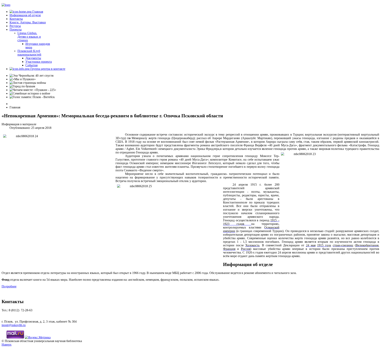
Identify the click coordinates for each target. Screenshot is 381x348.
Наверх (7, 344)
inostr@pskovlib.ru (14, 325)
